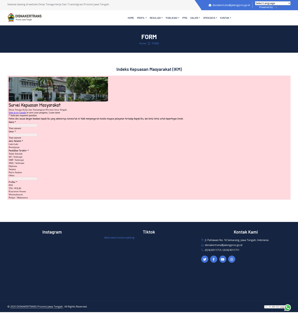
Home (131, 17)
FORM (155, 43)
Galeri (194, 17)
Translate (285, 7)
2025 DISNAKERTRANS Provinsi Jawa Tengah (36, 306)
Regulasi (155, 17)
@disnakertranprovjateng (119, 237)
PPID (184, 17)
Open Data (209, 17)
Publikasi (171, 17)
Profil (141, 17)
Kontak (224, 17)
